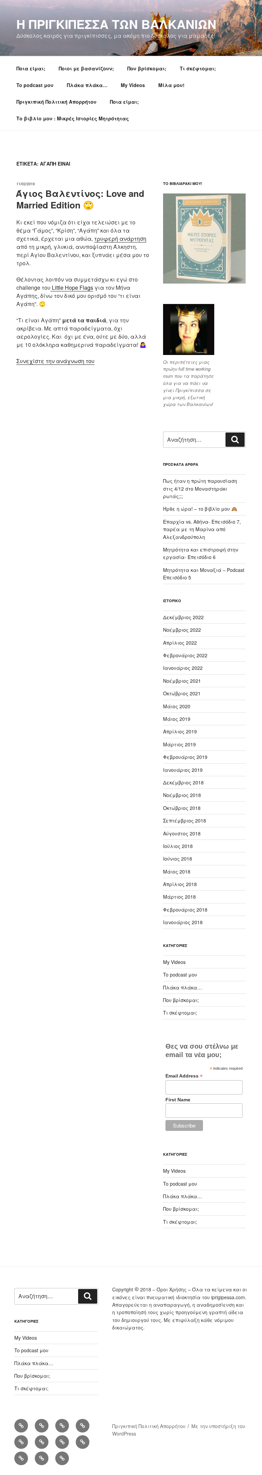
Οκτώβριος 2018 (182, 807)
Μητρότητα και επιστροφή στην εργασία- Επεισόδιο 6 (200, 553)
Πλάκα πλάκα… (87, 85)
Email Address (184, 1076)
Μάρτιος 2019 (179, 744)
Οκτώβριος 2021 (182, 693)
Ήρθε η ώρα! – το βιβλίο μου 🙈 (200, 508)
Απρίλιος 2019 (180, 731)
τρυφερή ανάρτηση (120, 238)
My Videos (133, 85)
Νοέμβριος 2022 (182, 629)
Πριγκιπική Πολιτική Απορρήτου (56, 101)
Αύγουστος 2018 (182, 833)
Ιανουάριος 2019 (183, 769)
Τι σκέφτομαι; (198, 68)
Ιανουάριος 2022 (183, 667)
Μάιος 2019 (176, 718)
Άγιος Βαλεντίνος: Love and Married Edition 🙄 (80, 199)
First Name (177, 1099)
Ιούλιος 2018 (178, 846)
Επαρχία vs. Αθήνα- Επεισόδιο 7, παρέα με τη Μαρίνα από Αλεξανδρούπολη (202, 529)
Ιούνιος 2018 (177, 858)
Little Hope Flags (71, 287)
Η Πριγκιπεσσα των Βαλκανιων (116, 24)
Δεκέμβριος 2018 (183, 782)
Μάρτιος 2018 (179, 896)
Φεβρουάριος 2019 (185, 756)
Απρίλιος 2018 (180, 884)
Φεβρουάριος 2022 (185, 655)
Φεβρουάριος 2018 (185, 909)
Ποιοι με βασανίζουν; (86, 68)
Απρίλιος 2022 (180, 642)
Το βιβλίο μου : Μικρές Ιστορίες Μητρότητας (72, 118)
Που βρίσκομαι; (146, 68)
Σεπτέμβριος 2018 (184, 820)
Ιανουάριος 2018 (183, 922)
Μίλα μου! (171, 85)
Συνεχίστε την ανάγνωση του (55, 361)
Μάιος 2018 (176, 871)
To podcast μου (35, 85)
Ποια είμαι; (30, 68)
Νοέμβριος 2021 (182, 680)
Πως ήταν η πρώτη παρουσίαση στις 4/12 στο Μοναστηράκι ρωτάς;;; (200, 488)
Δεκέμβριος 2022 (183, 617)
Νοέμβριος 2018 (182, 795)
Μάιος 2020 (176, 706)
